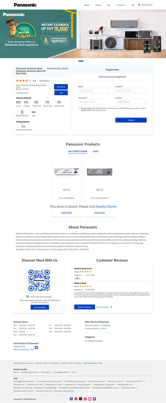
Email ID (119, 86)
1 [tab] (79, 61)
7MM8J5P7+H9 (19, 346)
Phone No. (83, 97)
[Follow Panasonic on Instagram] (85, 399)
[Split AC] (66, 172)
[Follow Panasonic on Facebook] (71, 399)
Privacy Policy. (86, 108)
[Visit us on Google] (76, 399)
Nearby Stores (106, 206)
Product (118, 97)
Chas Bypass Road (61, 372)
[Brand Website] (94, 399)
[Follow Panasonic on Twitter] (80, 399)
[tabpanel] (83, 34)
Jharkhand (105, 325)
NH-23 (15, 372)
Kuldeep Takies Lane (29, 372)
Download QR (39, 307)
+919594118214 (22, 93)
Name (81, 86)
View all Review (102, 307)
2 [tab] (81, 61)
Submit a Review (85, 307)
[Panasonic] (25, 5)
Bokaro (104, 328)
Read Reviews (44, 81)
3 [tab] (87, 61)
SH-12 (73, 372)
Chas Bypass (46, 372)
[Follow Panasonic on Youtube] (90, 399)
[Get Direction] (36, 349)
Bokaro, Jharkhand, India (23, 349)
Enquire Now (66, 212)
